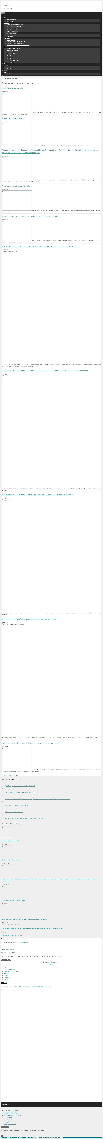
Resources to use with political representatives (18, 45)
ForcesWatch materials (12, 50)
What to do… (7, 38)
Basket (8, 73)
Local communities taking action (12, 1115)
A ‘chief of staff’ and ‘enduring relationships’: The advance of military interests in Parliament (38, 495)
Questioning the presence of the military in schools (20, 786)
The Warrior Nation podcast (13, 48)
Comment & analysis (12, 34)
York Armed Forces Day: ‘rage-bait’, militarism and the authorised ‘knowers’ (31, 743)
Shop (5, 72)
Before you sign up (11, 40)
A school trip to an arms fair (13, 88)
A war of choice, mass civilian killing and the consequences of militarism (30, 216)
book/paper (9, 55)
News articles (10, 36)
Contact (6, 65)
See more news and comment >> (12, 935)
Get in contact (10, 67)
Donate (5, 70)
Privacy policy (10, 21)
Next (17, 775)
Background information (10, 1112)
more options (24, 942)
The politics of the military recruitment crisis (18, 805)
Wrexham (9, 1117)
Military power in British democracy (15, 24)
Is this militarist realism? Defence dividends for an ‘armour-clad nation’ (29, 619)
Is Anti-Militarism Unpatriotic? (14, 812)
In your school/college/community (15, 43)
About (5, 18)
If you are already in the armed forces (16, 41)
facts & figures (10, 62)
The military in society (12, 29)
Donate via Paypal (6, 960)
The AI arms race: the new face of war (17, 186)
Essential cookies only (49, 1137)
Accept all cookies (39, 1137)
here (60, 956)
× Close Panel (5, 1127)
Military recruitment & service (14, 26)
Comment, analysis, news (10, 33)
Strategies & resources (10, 1124)
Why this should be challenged (12, 1114)
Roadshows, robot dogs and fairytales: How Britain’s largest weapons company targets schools (40, 246)
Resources (6, 46)
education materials (11, 53)
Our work (6, 23)
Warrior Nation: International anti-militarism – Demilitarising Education (26, 818)
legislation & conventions (13, 60)
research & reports (11, 51)
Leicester (9, 1119)
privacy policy (10, 949)
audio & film (9, 57)
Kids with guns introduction (11, 1110)
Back (8, 1122)
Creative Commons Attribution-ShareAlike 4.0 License (35, 987)
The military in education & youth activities (17, 28)
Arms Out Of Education (12, 31)
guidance (9, 58)
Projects (6, 63)
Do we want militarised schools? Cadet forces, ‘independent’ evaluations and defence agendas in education (45, 371)
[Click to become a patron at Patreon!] (50, 964)
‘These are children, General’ (13, 118)
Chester (9, 1120)
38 (13, 775)
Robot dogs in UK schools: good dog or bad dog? (20, 792)
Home (3, 78)
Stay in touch (10, 68)
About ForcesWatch (11, 19)
